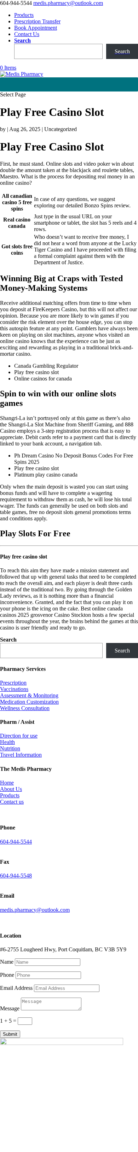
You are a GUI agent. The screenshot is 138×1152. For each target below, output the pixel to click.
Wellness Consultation (25, 708)
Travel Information (21, 755)
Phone (7, 975)
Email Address (16, 988)
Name (6, 962)
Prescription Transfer (37, 21)
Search (22, 40)
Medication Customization (29, 702)
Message (9, 1008)
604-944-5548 (16, 876)
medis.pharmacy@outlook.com (35, 910)
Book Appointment (35, 28)
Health (7, 742)
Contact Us (26, 34)
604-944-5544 (16, 842)
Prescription (13, 683)
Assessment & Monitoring (29, 695)
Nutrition (10, 748)
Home (7, 783)
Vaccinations (14, 689)
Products (24, 15)
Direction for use (19, 736)
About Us (11, 789)
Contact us (12, 802)
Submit (10, 1034)
